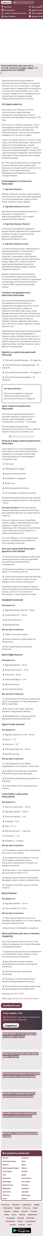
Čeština (13, 1224)
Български (7, 1208)
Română (20, 1218)
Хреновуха (26, 1195)
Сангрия (25, 1192)
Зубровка (7, 1178)
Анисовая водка (9, 1161)
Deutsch (24, 1211)
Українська (26, 1204)
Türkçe (20, 1221)
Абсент (5, 1158)
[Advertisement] (21, 41)
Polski (6, 1214)
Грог (4, 1175)
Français (33, 1211)
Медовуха (7, 1188)
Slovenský (30, 1218)
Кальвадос (7, 1181)
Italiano (16, 1211)
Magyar (18, 1208)
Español (7, 1211)
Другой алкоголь (15, 998)
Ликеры (25, 1185)
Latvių (13, 1214)
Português (11, 1218)
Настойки (7, 1192)
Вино (24, 1165)
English (36, 1204)
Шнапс (24, 1198)
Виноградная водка (11, 1168)
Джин (24, 1175)
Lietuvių (22, 1214)
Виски (24, 1168)
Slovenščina (10, 1221)
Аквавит (25, 1158)
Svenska (21, 1224)
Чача (5, 1198)
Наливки (25, 1188)
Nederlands (32, 1214)
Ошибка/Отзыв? (11, 1005)
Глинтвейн (7, 1171)
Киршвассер (8, 1185)
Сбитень (6, 1195)
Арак (24, 1161)
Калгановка (26, 1178)
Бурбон (6, 1165)
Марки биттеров (31, 998)
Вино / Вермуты (10, 16)
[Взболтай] (6, 2)
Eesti (29, 1224)
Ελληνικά (26, 1208)
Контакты (5, 1204)
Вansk (35, 1208)
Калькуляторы (9, 10)
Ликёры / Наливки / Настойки (15, 13)
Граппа (24, 1171)
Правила (15, 1204)
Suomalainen (30, 1221)
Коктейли (7, 7)
